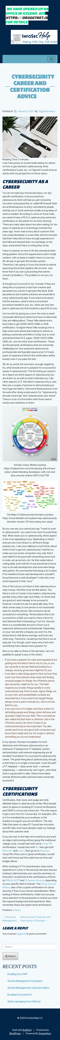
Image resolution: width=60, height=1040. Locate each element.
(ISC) (15, 880)
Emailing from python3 (20, 994)
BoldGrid (27, 1030)
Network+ (7, 850)
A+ (37, 847)
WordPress (15, 1033)
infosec (17, 910)
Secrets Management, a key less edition (28, 987)
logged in (21, 933)
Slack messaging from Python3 (24, 1001)
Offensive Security (34, 880)
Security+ (45, 850)
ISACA (9, 880)
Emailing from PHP (17, 974)
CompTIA (47, 843)
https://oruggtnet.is (27, 18)
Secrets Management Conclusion (25, 981)
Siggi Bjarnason (47, 111)
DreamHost (45, 1033)
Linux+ (21, 850)
